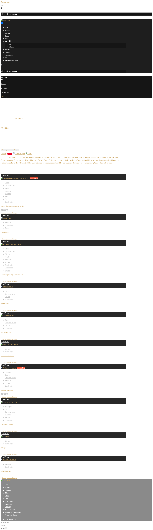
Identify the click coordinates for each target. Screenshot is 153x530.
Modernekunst (54, 163)
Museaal (62, 163)
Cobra (19, 157)
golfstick (85, 160)
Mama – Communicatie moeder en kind (12, 206)
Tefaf (106, 163)
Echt (15, 160)
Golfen (67, 160)
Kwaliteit (35, 163)
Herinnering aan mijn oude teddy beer (12, 275)
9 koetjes (3, 448)
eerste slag (21, 160)
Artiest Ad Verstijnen (71, 157)
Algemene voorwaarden (12, 60)
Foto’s (7, 38)
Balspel (81, 157)
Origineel (97, 163)
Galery (46, 160)
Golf (34, 157)
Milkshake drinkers (6, 471)
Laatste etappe (5, 232)
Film (10, 44)
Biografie (7, 33)
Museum (69, 163)
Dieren (7, 254)
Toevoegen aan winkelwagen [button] (9, 213)
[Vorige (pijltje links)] (1, 525)
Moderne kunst (43, 163)
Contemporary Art (7, 160)
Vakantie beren (5, 303)
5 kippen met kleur (6, 332)
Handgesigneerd (118, 160)
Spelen (53, 157)
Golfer (72, 160)
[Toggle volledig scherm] (4, 522)
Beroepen (12, 157)
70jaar (7, 493)
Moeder (39, 157)
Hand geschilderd (105, 160)
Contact (7, 52)
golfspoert (78, 160)
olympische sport (78, 163)
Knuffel (7, 257)
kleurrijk (18, 163)
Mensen (8, 191)
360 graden (11, 47)
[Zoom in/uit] (1, 522)
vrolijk (111, 163)
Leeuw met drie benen (7, 356)
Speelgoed (9, 268)
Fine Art (40, 160)
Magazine (8, 49)
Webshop (7, 30)
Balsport (87, 157)
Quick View (5, 176)
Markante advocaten (7, 390)
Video (6, 41)
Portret (7, 262)
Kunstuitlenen (9, 55)
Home (6, 27)
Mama (7, 188)
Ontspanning (89, 163)
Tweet (3, 154)
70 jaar (7, 36)
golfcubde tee (60, 160)
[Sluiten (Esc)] (8, 522)
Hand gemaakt (93, 160)
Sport (58, 157)
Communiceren (5, 92)
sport (102, 163)
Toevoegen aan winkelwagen (10, 150)
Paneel (7, 199)
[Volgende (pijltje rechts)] (4, 525)
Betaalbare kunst (112, 157)
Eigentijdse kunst (31, 160)
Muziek (7, 417)
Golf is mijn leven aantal (9, 147)
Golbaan (52, 160)
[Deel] (6, 522)
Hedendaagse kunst (8, 163)
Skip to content (6, 2)
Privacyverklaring (10, 58)
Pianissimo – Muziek (7, 424)
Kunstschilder (26, 163)
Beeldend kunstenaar (98, 157)
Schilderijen (4, 88)
